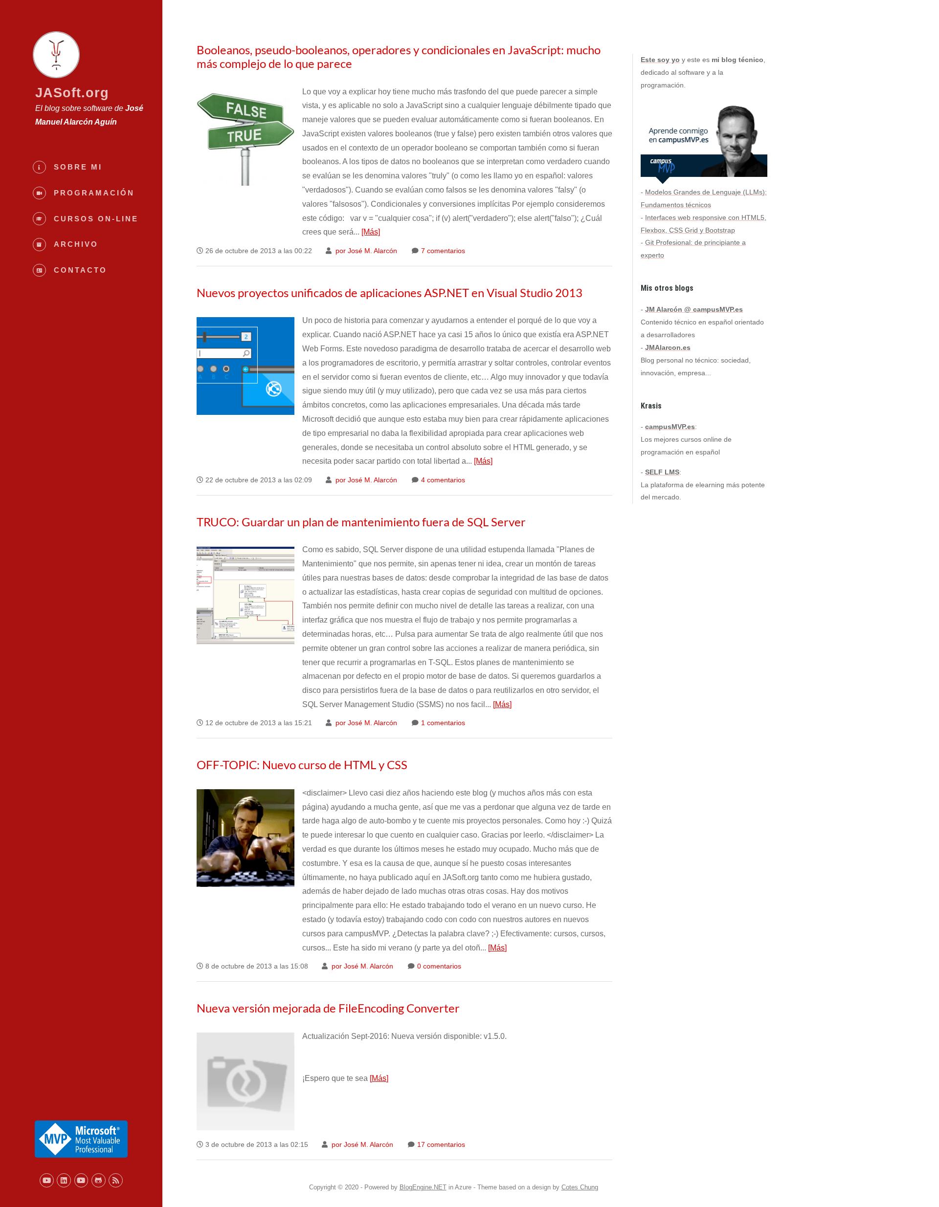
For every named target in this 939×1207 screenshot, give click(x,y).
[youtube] (47, 1180)
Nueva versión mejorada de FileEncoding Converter (328, 1008)
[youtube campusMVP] (81, 1180)
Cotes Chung (579, 1187)
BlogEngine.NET (423, 1187)
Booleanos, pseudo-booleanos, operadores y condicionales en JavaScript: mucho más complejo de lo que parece (399, 56)
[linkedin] (64, 1180)
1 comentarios (442, 723)
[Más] (370, 232)
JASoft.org (72, 92)
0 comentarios (438, 966)
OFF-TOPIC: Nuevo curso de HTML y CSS (302, 764)
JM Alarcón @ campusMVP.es (694, 309)
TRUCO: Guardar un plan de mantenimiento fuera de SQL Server (361, 522)
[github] (98, 1180)
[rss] (116, 1180)
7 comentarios (442, 251)
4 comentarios (442, 480)
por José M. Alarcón (365, 251)
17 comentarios (440, 1144)
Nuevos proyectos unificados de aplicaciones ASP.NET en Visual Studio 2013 (389, 292)
